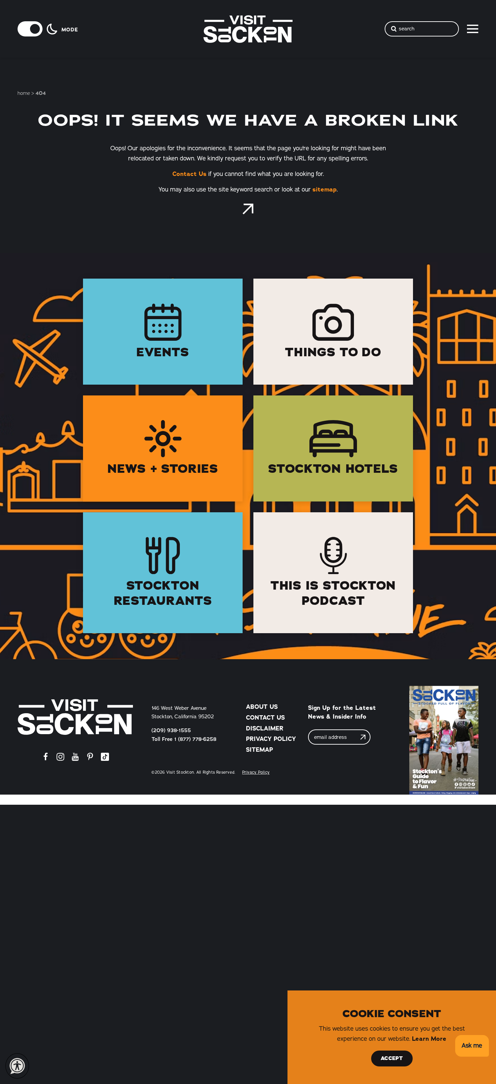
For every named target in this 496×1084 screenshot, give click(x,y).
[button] (471, 1046)
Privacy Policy (271, 739)
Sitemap (259, 750)
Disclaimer (264, 728)
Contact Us (189, 174)
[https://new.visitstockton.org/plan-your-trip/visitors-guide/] (443, 740)
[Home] (75, 717)
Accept (392, 1058)
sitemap (324, 189)
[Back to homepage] (248, 209)
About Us (262, 707)
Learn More (429, 1039)
